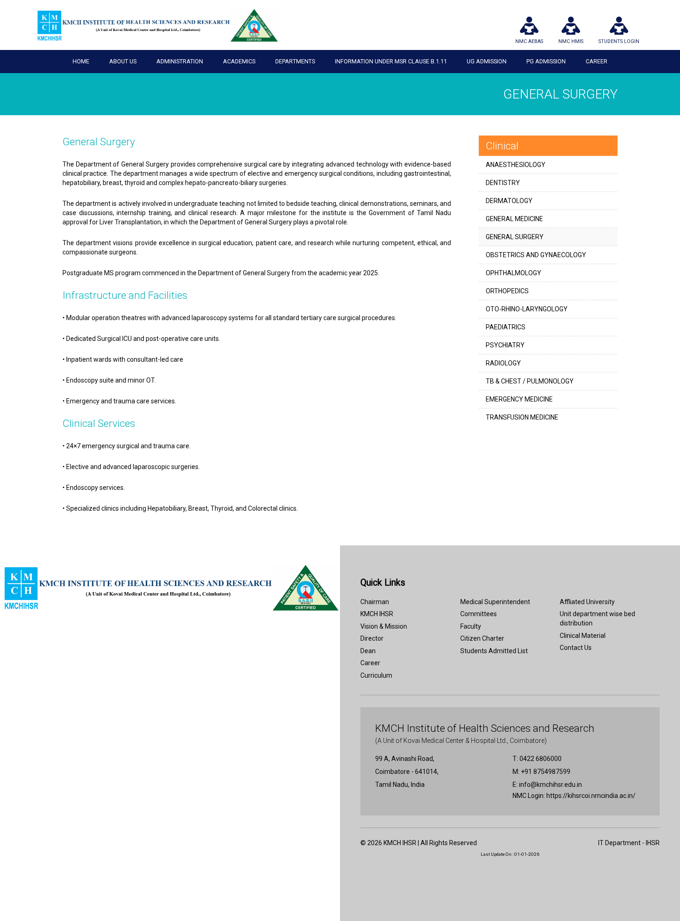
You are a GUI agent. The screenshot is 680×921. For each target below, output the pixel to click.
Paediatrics (505, 327)
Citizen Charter (482, 638)
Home (81, 61)
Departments (295, 61)
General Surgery (515, 237)
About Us (122, 61)
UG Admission (487, 61)
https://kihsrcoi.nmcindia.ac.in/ (591, 795)
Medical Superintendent (495, 602)
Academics (239, 61)
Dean (368, 651)
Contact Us (576, 647)
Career (596, 61)
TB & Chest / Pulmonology (530, 381)
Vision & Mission (383, 626)
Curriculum (376, 675)
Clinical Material (583, 635)
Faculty (470, 626)
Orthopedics (507, 291)
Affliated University (587, 602)
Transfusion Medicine (522, 417)
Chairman (374, 602)
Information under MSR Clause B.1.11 (391, 61)
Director (371, 638)
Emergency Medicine (519, 399)
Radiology (503, 363)
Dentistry (503, 182)
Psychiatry (505, 345)
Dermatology (509, 200)
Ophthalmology (513, 273)
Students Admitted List (494, 651)
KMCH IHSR (376, 614)
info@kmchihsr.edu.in (550, 784)
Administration (179, 61)
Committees (478, 614)
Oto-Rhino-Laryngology (527, 309)
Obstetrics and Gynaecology (536, 255)
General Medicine (514, 219)
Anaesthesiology (515, 164)
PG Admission (546, 61)
